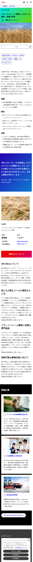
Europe (21, 55)
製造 (16, 59)
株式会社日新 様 (12, 495)
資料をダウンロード (11, 20)
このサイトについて (6, 536)
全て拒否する (16, 554)
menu (22, 46)
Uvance (14, 55)
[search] (27, 2)
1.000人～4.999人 (7, 59)
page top (29, 535)
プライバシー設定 (15, 551)
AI (20, 59)
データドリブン (6, 62)
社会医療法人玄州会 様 (14, 456)
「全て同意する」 (18, 547)
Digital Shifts (6, 55)
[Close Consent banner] (29, 539)
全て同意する (16, 558)
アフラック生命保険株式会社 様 (17, 414)
